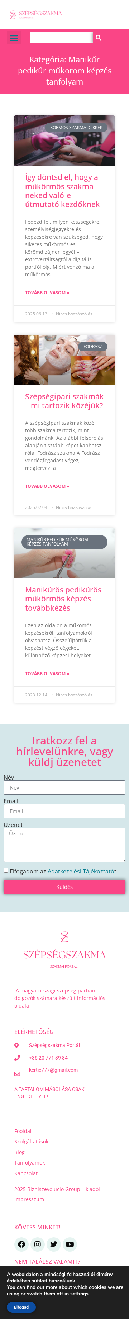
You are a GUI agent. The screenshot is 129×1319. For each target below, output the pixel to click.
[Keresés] (98, 37)
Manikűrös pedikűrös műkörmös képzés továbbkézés (63, 599)
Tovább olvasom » (47, 293)
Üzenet (13, 825)
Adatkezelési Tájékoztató (81, 871)
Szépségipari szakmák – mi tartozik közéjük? (64, 400)
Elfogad (21, 1307)
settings (79, 1294)
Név (9, 777)
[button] (14, 37)
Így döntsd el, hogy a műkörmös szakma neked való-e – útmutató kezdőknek (62, 190)
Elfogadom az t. (64, 871)
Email (11, 801)
